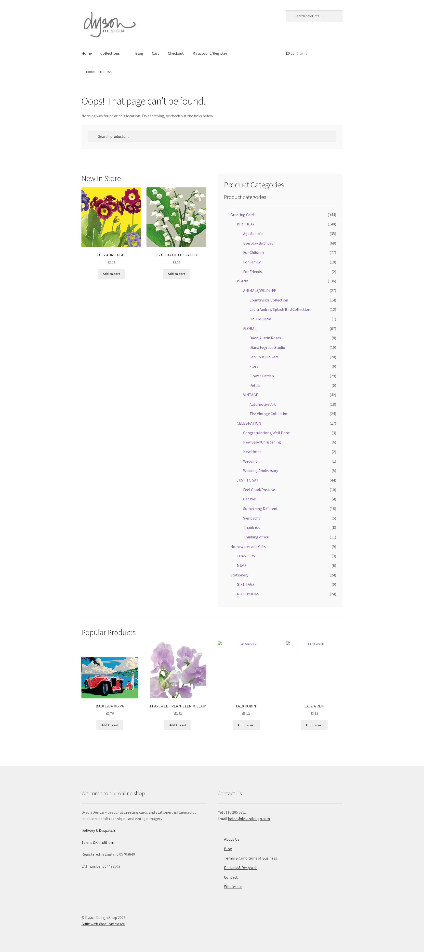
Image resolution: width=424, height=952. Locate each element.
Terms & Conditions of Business (250, 858)
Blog (139, 53)
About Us (231, 839)
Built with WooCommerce (103, 923)
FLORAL (249, 328)
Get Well (250, 498)
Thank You (251, 527)
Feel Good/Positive (259, 489)
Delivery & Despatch (98, 830)
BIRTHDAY (245, 224)
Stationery (239, 575)
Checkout (176, 53)
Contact (231, 877)
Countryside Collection (269, 300)
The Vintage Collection (269, 413)
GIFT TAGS (245, 584)
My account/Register (209, 53)
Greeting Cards (242, 214)
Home (86, 53)
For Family (252, 262)
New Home (252, 451)
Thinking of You (256, 537)
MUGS (242, 565)
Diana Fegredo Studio (267, 347)
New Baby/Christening (262, 442)
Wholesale (233, 886)
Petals (255, 385)
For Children (253, 252)
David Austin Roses (265, 337)
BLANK (243, 280)
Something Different (260, 508)
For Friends (252, 271)
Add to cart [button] (111, 274)
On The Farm (260, 318)
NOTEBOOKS (248, 593)
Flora (254, 366)
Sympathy (251, 518)
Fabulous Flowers (264, 356)
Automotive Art (263, 404)
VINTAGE (250, 394)
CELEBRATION (249, 423)
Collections (110, 53)
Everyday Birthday (258, 243)
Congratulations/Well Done (266, 432)
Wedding (250, 461)
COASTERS (246, 555)
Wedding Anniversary (260, 470)
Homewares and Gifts (248, 546)
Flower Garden (262, 375)
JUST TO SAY (247, 480)
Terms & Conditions (98, 842)
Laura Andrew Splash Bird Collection (280, 309)
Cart (155, 53)
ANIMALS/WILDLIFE (259, 290)
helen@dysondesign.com (249, 818)
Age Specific (253, 233)
